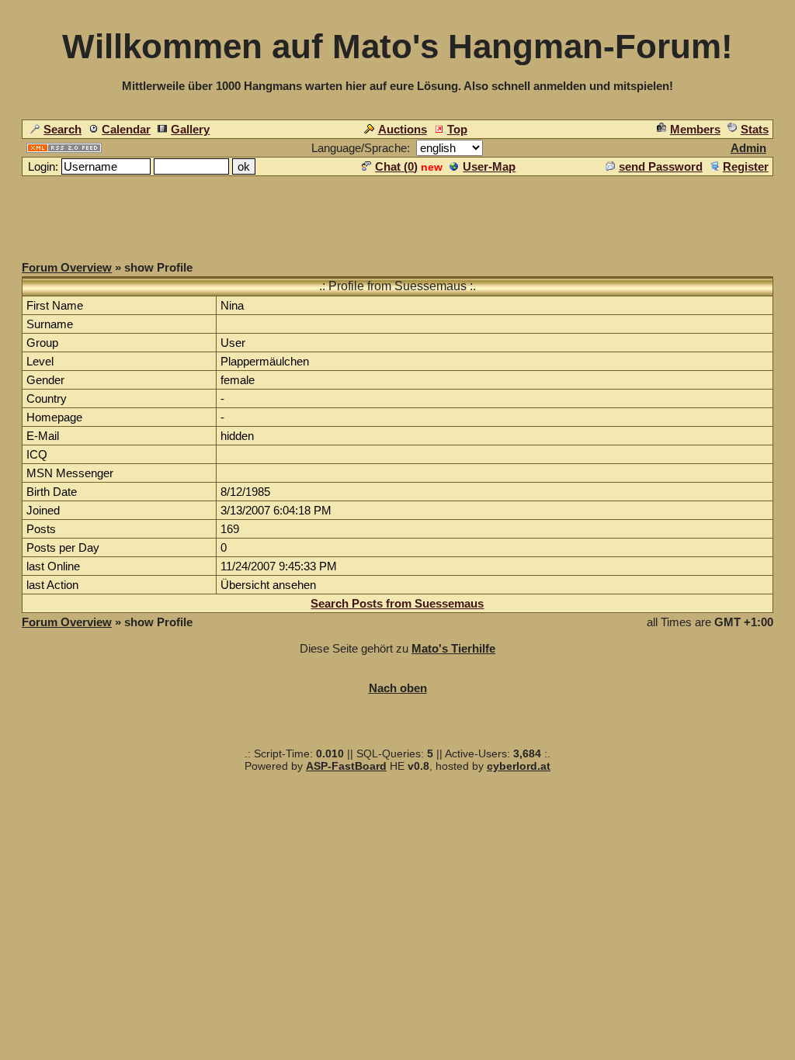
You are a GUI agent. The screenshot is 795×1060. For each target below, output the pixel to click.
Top (457, 129)
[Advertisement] (397, 213)
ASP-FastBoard (346, 766)
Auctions (402, 129)
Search (62, 129)
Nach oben (398, 688)
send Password (661, 166)
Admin (748, 147)
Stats (755, 129)
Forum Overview (67, 267)
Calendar (126, 129)
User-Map (489, 166)
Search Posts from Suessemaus (397, 603)
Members (695, 129)
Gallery (190, 129)
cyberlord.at (518, 766)
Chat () (396, 166)
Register (746, 166)
